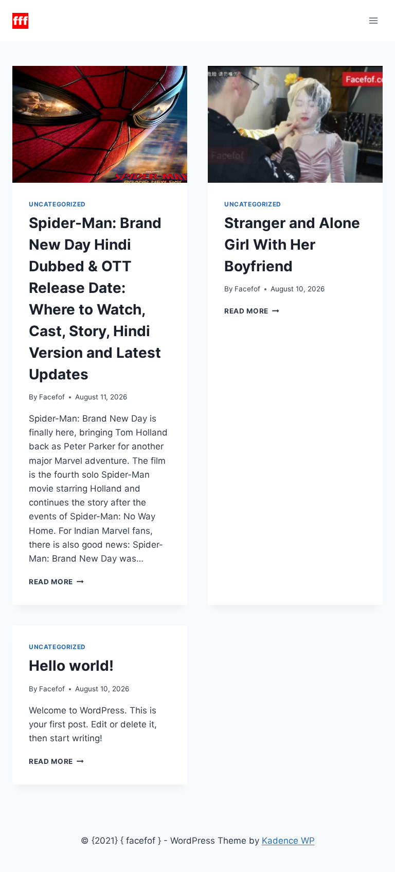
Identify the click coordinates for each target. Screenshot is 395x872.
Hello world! (71, 665)
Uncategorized (57, 204)
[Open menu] (373, 20)
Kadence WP (288, 840)
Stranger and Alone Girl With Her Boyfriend (292, 244)
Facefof (52, 397)
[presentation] (99, 124)
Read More (56, 582)
